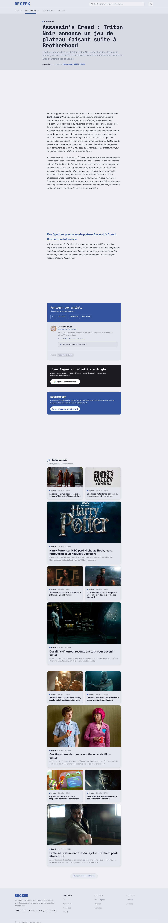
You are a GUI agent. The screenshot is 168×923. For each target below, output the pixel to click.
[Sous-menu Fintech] (66, 10)
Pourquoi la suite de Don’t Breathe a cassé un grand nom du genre (103, 699)
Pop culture (30, 11)
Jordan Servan (47, 64)
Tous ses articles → (77, 339)
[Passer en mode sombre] (150, 3)
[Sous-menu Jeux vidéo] (53, 10)
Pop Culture (49, 21)
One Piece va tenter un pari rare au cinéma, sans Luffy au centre (102, 495)
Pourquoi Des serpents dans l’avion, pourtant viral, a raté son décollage (65, 699)
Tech (17, 11)
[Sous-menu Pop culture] (37, 10)
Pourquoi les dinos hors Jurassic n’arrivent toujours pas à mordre (63, 900)
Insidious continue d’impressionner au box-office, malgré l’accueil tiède (65, 495)
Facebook (61, 317)
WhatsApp (86, 317)
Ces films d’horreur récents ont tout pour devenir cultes (81, 653)
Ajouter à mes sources (66, 381)
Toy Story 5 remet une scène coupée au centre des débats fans (64, 797)
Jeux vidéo (47, 11)
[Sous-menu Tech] (20, 10)
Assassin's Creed (65, 355)
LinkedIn (74, 317)
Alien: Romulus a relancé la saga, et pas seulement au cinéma (102, 797)
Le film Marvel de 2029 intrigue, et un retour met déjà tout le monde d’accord (102, 594)
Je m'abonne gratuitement (66, 409)
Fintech (61, 11)
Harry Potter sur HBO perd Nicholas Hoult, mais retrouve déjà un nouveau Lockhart (80, 552)
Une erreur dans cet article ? (74, 344)
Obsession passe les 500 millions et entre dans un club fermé (65, 593)
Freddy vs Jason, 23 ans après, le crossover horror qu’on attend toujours (102, 901)
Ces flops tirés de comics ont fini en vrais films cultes (80, 756)
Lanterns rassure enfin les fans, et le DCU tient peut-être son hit (83, 854)
